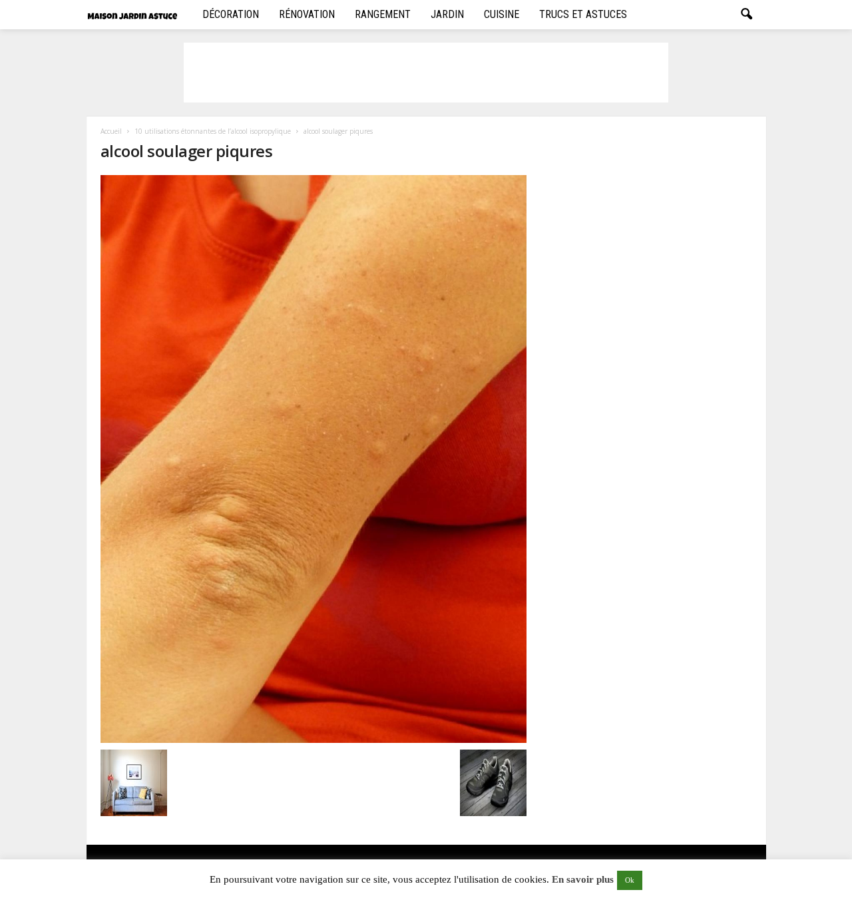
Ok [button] (629, 880)
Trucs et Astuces (583, 14)
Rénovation (307, 14)
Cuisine (501, 14)
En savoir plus (583, 879)
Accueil (111, 131)
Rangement (383, 14)
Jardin (447, 14)
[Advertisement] (426, 73)
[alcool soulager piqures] (314, 459)
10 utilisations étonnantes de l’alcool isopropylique (212, 131)
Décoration (230, 14)
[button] (746, 14)
